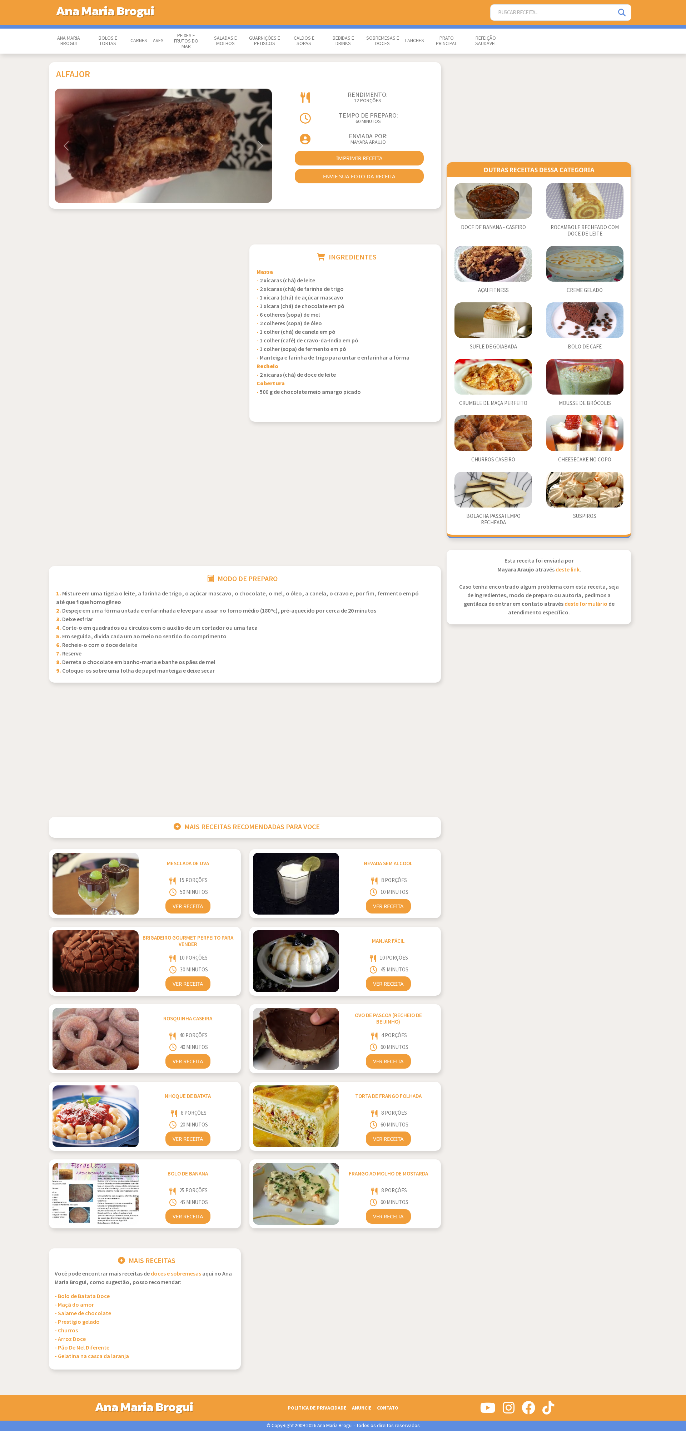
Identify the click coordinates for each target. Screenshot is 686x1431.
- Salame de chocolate (83, 1313)
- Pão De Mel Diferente (82, 1348)
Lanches (414, 41)
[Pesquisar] (622, 12)
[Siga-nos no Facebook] (528, 1411)
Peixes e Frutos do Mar (186, 41)
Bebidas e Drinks (343, 41)
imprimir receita (359, 158)
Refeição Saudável (486, 41)
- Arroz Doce (70, 1339)
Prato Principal (446, 41)
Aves (158, 41)
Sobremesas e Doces (382, 41)
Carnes (138, 41)
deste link (568, 570)
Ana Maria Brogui (68, 41)
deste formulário (586, 604)
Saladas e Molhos (225, 41)
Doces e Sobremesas (176, 1274)
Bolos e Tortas (108, 41)
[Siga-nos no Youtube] (488, 1411)
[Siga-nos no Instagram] (508, 1411)
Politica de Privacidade (317, 1408)
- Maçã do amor (74, 1305)
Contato (387, 1408)
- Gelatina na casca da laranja (92, 1356)
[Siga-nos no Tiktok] (548, 1411)
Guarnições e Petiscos (264, 41)
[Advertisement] (145, 294)
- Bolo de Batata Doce (82, 1296)
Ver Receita (188, 906)
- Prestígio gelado (77, 1322)
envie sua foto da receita (359, 176)
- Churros (66, 1331)
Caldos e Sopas (304, 41)
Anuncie (361, 1408)
